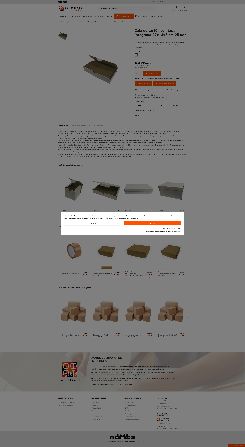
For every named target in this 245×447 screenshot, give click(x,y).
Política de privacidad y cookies (171, 228)
